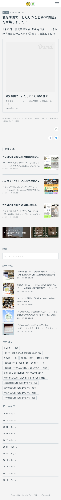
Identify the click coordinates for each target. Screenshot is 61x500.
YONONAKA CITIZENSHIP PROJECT (25, 378)
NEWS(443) (7, 118)
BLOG (27, 358)
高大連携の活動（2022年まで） (20, 382)
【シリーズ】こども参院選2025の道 (22, 353)
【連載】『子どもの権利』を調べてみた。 (25, 368)
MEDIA (43, 358)
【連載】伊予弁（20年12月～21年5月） (24, 363)
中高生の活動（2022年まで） (20, 393)
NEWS (6, 12)
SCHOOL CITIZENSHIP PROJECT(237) (30, 118)
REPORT (11, 348)
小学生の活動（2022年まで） (19, 397)
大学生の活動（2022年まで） (20, 387)
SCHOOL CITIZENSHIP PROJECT (24, 372)
